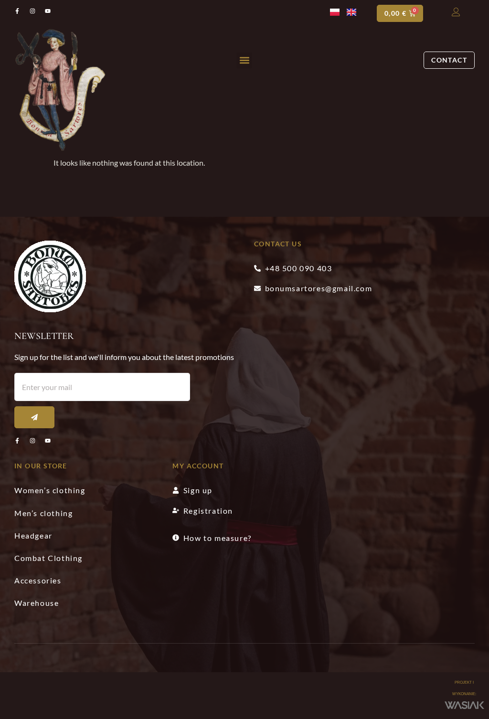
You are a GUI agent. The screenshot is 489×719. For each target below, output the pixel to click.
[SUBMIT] (34, 417)
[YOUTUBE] (48, 441)
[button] (244, 60)
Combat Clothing (48, 557)
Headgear (33, 535)
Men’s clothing (43, 513)
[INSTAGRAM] (32, 441)
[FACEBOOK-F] (17, 441)
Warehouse (36, 602)
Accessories (38, 580)
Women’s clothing (49, 490)
